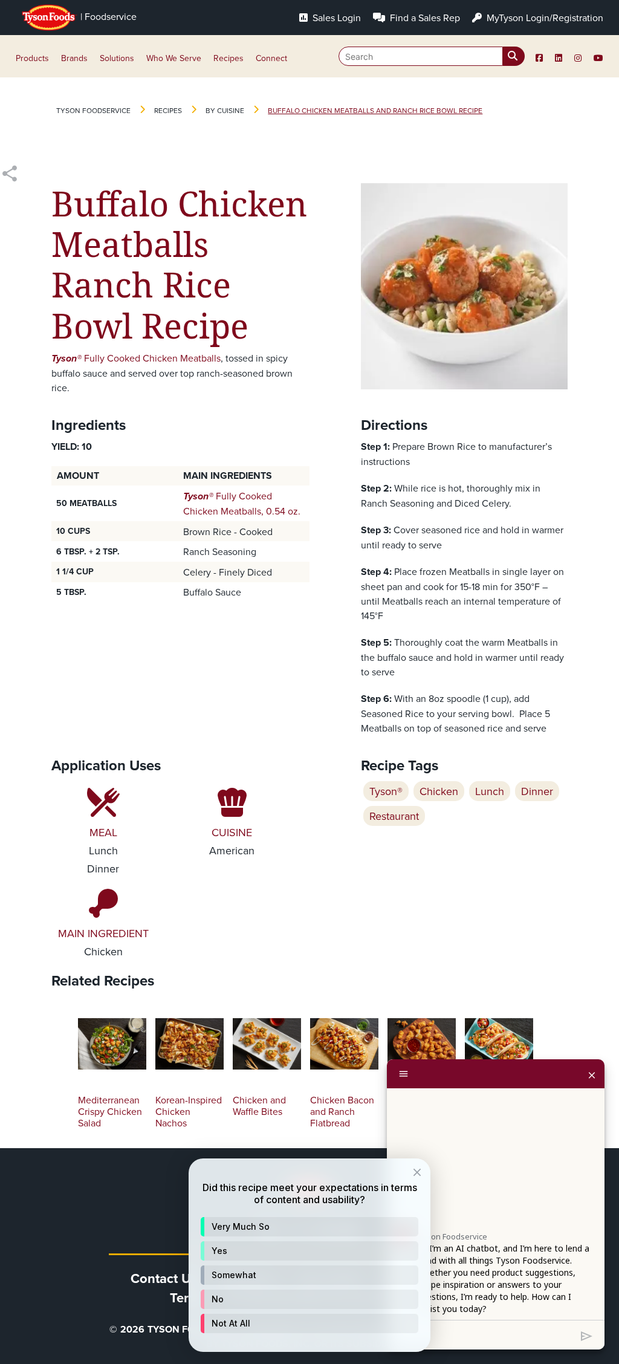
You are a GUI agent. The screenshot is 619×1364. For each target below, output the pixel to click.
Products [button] (32, 58)
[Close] (591, 1073)
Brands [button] (74, 58)
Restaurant (394, 815)
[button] (309, 1226)
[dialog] (309, 1255)
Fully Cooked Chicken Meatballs (136, 358)
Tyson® (386, 791)
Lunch (489, 791)
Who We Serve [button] (173, 58)
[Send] (586, 1334)
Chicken (439, 791)
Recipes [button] (228, 58)
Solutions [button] (117, 58)
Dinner (537, 791)
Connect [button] (271, 58)
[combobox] (432, 56)
